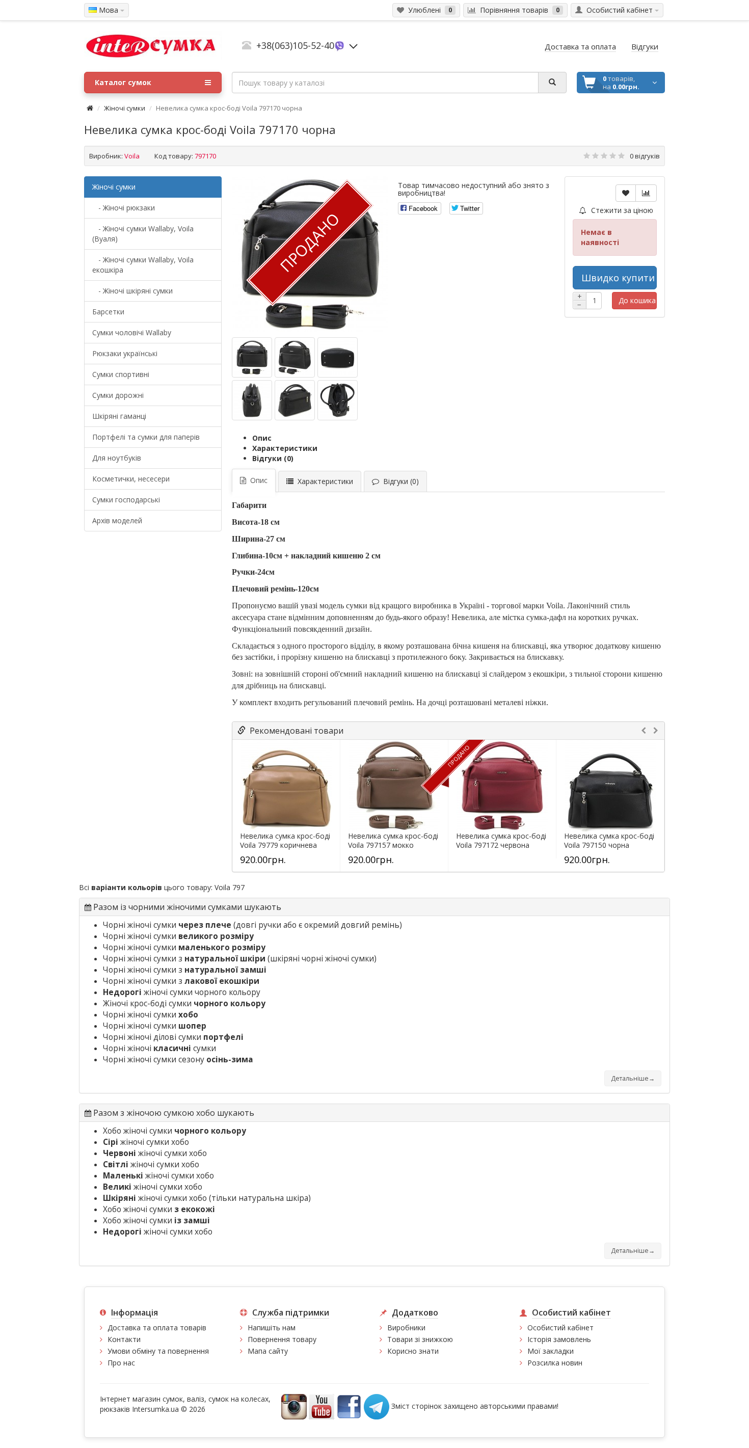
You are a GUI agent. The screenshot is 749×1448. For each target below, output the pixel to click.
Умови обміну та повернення (158, 1351)
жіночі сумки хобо (146, 1142)
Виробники (406, 1327)
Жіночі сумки (124, 108)
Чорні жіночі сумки (167, 925)
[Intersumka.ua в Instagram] (294, 1405)
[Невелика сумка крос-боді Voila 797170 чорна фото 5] (337, 400)
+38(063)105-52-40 (295, 45)
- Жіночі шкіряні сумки (132, 291)
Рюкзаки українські (124, 353)
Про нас (121, 1362)
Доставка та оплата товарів (157, 1327)
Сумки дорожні (118, 395)
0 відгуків (645, 155)
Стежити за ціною (621, 210)
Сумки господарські (126, 499)
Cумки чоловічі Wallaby (131, 332)
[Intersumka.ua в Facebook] (349, 1405)
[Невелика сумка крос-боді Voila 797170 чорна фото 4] (295, 400)
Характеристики (284, 448)
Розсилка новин (554, 1362)
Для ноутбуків (116, 458)
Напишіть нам (272, 1327)
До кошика (637, 300)
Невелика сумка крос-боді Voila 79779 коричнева (285, 841)
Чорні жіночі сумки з (184, 958)
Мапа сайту (268, 1351)
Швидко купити (618, 278)
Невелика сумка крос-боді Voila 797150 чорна (609, 841)
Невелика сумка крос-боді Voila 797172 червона (501, 841)
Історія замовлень (559, 1339)
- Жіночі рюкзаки (123, 207)
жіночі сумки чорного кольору (181, 992)
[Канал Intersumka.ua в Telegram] (376, 1405)
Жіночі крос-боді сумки (184, 1003)
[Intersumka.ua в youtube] (321, 1405)
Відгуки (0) (272, 458)
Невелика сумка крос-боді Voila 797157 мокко (393, 841)
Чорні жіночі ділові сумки (173, 1037)
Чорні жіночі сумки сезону (178, 1059)
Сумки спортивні (120, 374)
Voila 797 (230, 887)
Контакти (124, 1339)
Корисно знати (413, 1351)
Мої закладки (550, 1351)
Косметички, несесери (131, 479)
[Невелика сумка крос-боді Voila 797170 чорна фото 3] (252, 400)
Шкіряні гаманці (119, 416)
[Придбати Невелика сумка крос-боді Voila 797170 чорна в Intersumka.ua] (252, 357)
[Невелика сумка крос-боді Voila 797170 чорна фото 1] (295, 357)
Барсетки (108, 311)
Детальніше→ (633, 1078)
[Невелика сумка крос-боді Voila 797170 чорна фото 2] (337, 357)
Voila (132, 155)
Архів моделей (117, 520)
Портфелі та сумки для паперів (146, 437)
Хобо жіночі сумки (174, 1130)
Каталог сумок (123, 82)
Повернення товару (282, 1339)
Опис (262, 438)
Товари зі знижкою (420, 1339)
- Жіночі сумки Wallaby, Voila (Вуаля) (143, 234)
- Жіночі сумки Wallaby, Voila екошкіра (143, 265)
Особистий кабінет (560, 1327)
